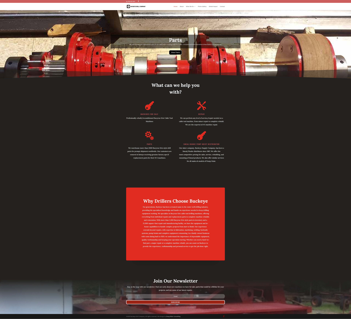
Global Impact (213, 6)
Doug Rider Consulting (173, 316)
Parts (149, 144)
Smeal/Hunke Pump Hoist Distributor (202, 144)
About (182, 6)
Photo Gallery (202, 6)
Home (175, 6)
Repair (201, 114)
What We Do (190, 6)
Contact (222, 6)
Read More (175, 45)
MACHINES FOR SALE (149, 114)
